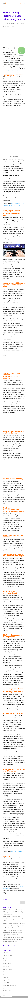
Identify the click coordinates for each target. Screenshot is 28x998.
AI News (5, 953)
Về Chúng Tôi (7, 991)
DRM (4, 961)
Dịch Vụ (5, 958)
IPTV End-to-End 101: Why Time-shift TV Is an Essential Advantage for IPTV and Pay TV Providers (14, 926)
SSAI (9, 60)
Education (6, 966)
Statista (11, 97)
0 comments (10, 26)
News (4, 26)
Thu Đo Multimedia (10, 23)
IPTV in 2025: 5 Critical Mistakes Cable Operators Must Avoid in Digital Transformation (14, 912)
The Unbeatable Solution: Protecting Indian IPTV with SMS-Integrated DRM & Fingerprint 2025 (13, 940)
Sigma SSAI (6, 983)
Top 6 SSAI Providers (17, 851)
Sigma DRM (6, 980)
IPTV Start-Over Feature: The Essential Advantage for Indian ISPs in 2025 (14, 919)
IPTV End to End (7, 969)
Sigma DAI (6, 977)
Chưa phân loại (7, 955)
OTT (4, 974)
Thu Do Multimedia (13, 71)
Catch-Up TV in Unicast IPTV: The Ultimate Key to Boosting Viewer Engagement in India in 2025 (12, 933)
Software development (9, 985)
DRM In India (7, 964)
